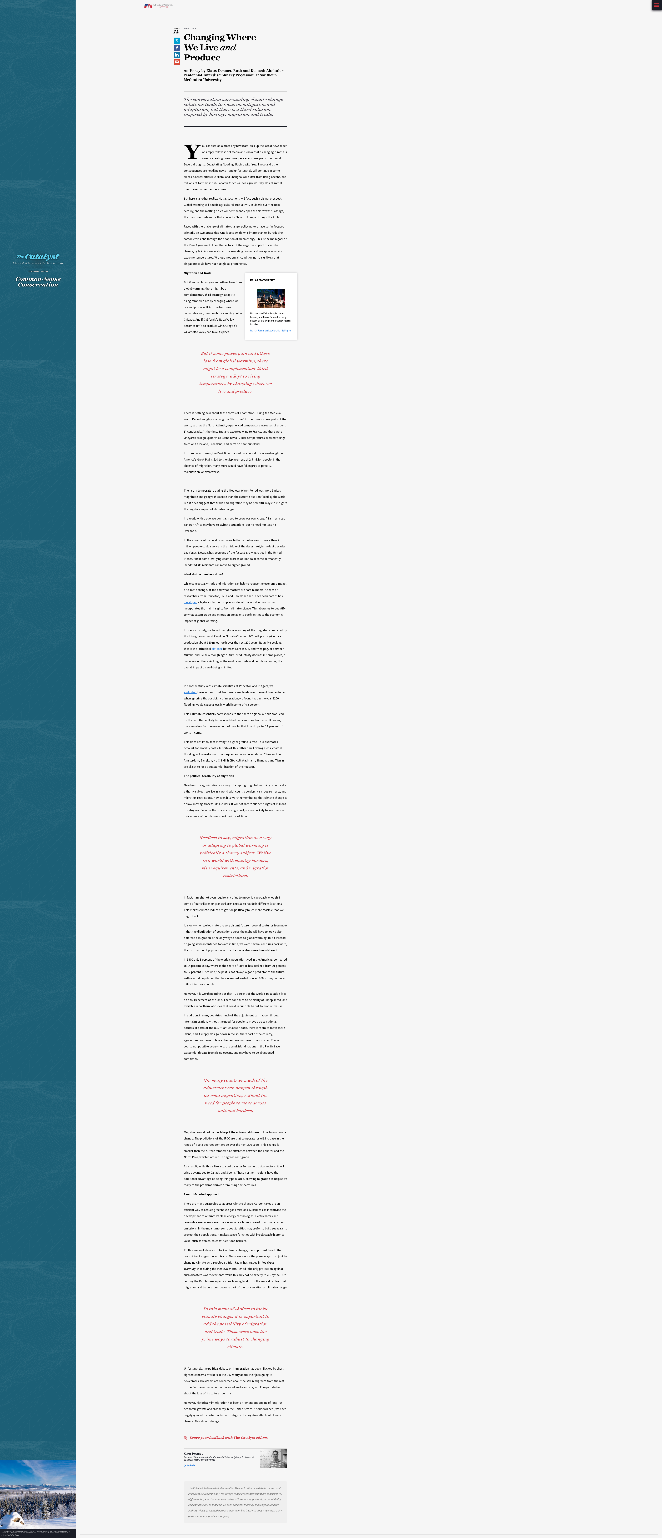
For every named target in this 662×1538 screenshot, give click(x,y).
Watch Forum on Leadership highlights (271, 330)
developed (190, 602)
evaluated (190, 692)
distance (217, 649)
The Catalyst (229, 1438)
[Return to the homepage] (37, 259)
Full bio (190, 1465)
